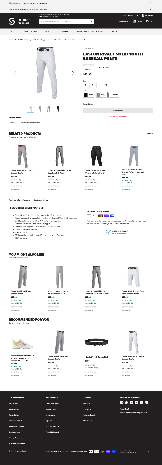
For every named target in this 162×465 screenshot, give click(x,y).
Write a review (103, 67)
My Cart (49, 421)
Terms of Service (72, 451)
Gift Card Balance (52, 426)
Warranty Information (17, 443)
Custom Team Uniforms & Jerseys (89, 31)
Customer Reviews (41, 200)
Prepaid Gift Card (52, 432)
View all (150, 133)
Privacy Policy (60, 451)
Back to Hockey (30, 31)
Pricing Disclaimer (16, 438)
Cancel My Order (52, 404)
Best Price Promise (16, 421)
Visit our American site (40, 3)
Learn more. (43, 9)
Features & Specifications (19, 200)
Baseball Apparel (42, 40)
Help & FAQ (13, 404)
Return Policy (88, 104)
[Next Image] (73, 73)
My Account (50, 415)
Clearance (64, 31)
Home (11, 40)
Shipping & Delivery (16, 426)
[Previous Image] (15, 73)
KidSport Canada (89, 415)
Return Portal (14, 409)
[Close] (150, 3)
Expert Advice (124, 21)
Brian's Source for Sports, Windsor (58, 15)
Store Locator (51, 409)
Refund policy (83, 451)
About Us (86, 404)
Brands (114, 31)
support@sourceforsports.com (135, 413)
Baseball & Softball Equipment (25, 40)
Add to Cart (118, 110)
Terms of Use (50, 451)
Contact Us (87, 409)
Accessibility (87, 421)
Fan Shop (48, 31)
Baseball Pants (54, 40)
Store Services (14, 432)
